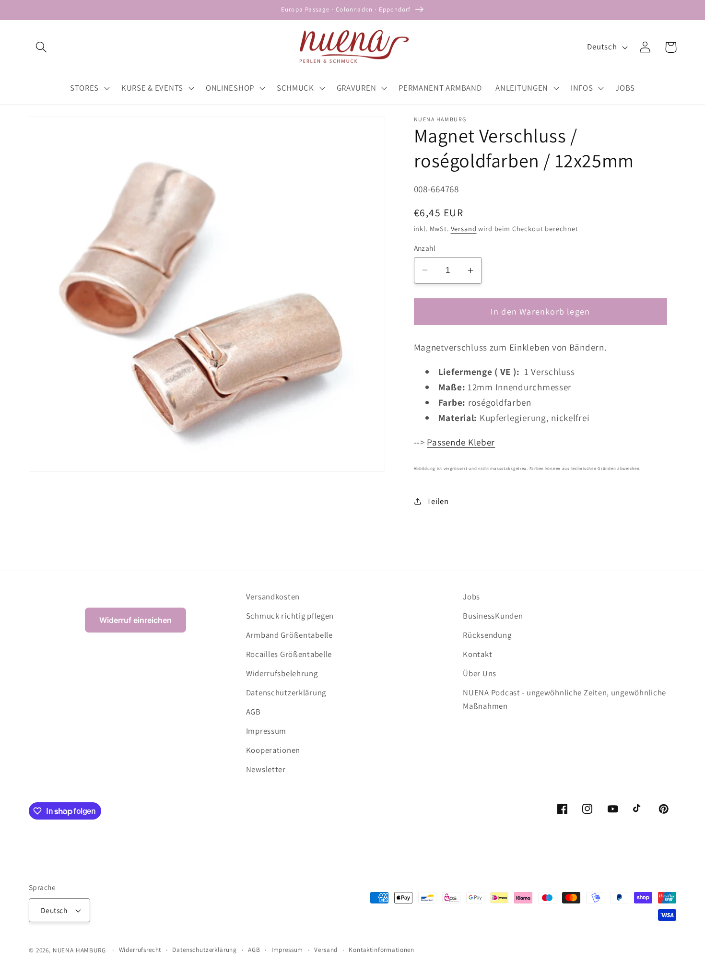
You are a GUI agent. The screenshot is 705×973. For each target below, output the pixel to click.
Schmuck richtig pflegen (290, 615)
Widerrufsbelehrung (282, 673)
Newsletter (266, 769)
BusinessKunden (493, 615)
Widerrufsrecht (140, 950)
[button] (41, 47)
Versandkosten (273, 596)
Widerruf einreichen (135, 620)
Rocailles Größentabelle (289, 654)
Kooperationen (273, 750)
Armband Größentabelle (289, 635)
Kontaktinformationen (381, 950)
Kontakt (477, 654)
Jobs (471, 596)
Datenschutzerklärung (286, 692)
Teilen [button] (437, 501)
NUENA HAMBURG (79, 950)
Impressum (266, 731)
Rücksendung (487, 635)
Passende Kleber (461, 442)
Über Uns (479, 673)
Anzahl (425, 248)
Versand (464, 228)
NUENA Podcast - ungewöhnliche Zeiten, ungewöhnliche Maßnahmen (564, 699)
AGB (253, 711)
